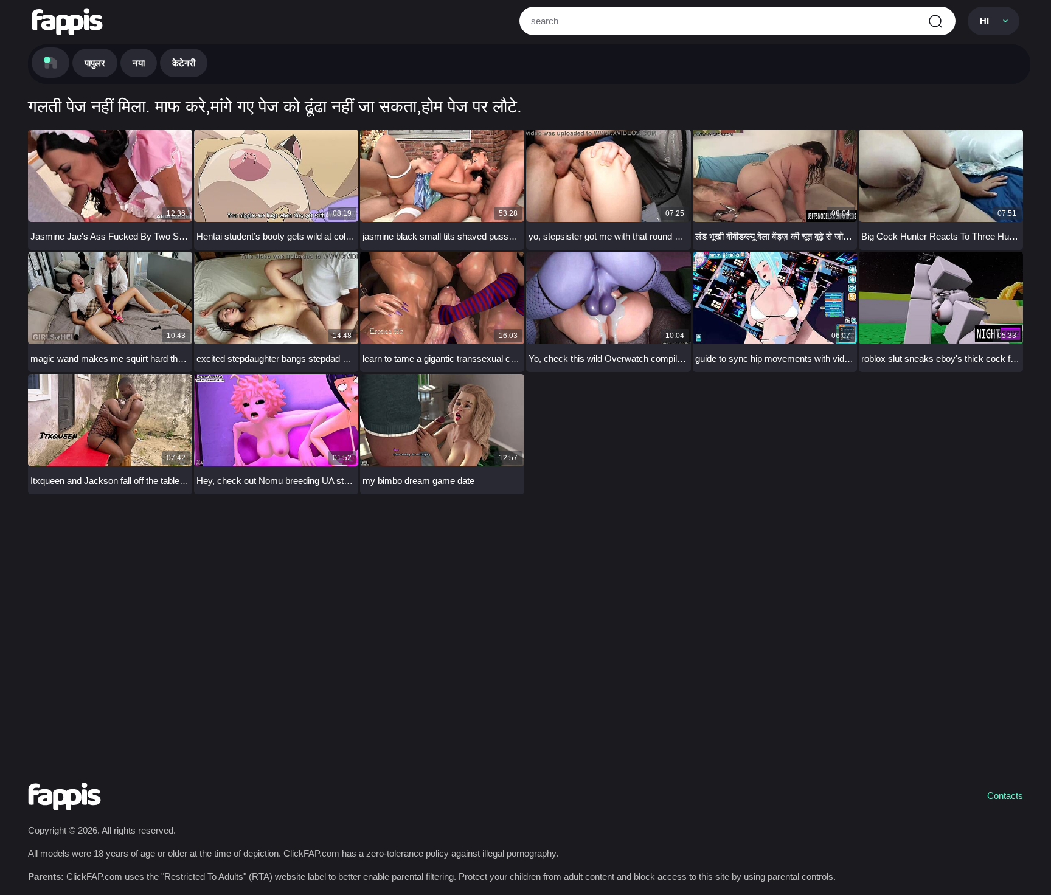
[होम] (50, 62)
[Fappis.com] (67, 21)
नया (139, 63)
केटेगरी (183, 63)
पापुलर (95, 63)
